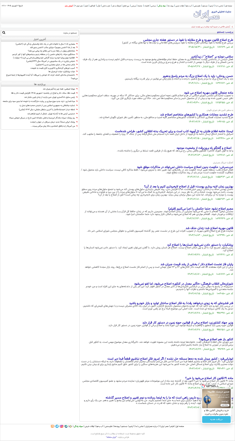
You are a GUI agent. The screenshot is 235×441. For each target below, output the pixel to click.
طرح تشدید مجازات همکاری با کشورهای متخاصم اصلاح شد (196, 114)
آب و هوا (189, 6)
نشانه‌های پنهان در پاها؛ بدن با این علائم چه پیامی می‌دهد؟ (51, 50)
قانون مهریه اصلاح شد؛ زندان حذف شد (209, 228)
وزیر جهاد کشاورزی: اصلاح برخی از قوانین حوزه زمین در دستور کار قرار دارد (187, 322)
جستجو (205, 6)
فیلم (86, 6)
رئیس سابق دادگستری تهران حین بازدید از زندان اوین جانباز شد (49, 97)
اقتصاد (146, 6)
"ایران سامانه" (111, 437)
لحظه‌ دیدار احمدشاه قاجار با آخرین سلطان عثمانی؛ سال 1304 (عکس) (47, 109)
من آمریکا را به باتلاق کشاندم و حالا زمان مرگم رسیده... (53, 126)
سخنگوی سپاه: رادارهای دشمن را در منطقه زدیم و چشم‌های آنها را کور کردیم (43, 54)
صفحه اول (228, 6)
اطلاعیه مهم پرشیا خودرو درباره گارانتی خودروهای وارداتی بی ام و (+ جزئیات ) (44, 57)
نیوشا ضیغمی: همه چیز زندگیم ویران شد (59, 89)
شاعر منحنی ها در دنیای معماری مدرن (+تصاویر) (55, 64)
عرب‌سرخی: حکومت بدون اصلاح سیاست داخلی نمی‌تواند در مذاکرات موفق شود (185, 167)
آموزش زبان (69, 6)
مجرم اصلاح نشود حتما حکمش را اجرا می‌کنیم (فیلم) (200, 208)
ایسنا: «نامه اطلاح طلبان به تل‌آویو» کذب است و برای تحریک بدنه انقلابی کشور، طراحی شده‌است (174, 131)
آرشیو (211, 6)
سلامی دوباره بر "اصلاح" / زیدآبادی (212, 56)
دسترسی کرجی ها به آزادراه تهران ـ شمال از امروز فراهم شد (51, 113)
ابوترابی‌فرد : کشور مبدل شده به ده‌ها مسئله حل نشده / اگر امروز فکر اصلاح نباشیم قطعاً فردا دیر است (170, 359)
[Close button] (229, 386)
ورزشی (133, 6)
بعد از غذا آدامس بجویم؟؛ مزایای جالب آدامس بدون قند (52, 47)
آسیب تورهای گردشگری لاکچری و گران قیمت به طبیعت (52, 68)
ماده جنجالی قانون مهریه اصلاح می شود (208, 93)
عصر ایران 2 (79, 6)
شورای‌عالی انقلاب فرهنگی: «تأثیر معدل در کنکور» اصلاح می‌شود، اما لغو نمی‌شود (183, 283)
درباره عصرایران (151, 426)
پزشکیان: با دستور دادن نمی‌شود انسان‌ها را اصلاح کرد (200, 245)
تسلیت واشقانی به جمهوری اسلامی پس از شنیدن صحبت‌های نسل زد (47, 105)
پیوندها (117, 426)
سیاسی (153, 6)
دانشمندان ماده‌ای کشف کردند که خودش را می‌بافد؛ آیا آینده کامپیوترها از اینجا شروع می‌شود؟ (42, 76)
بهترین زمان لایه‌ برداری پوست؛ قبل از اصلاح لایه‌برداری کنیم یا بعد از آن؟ (188, 186)
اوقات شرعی (179, 6)
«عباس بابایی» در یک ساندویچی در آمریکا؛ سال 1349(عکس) (50, 61)
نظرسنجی (197, 6)
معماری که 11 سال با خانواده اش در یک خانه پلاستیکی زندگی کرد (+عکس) (45, 44)
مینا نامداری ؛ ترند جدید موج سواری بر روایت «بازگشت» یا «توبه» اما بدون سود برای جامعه (39, 101)
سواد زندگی (162, 6)
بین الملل (126, 6)
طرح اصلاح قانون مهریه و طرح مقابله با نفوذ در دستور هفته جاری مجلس (188, 40)
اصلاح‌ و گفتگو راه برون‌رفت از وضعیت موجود (204, 148)
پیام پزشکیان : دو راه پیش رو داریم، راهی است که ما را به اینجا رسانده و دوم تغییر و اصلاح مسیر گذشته (169, 397)
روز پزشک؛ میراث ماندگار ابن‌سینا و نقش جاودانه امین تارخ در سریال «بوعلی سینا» (42, 117)
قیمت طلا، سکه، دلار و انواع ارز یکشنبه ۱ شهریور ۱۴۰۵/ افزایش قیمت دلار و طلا (43, 93)
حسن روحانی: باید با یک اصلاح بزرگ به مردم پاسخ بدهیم (198, 76)
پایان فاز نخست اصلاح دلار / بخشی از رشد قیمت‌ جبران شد (197, 264)
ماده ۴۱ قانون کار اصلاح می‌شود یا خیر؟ (209, 378)
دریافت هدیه (216, 419)
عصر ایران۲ (164, 426)
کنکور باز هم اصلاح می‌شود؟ (216, 339)
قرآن (98, 6)
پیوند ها (170, 6)
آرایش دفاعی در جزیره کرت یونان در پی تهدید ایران (210, 26)
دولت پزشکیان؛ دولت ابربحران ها (62, 71)
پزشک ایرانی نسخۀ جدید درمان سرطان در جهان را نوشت (52, 122)
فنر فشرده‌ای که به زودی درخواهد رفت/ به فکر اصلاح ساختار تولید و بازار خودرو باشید (181, 303)
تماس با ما (219, 6)
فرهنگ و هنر (116, 6)
